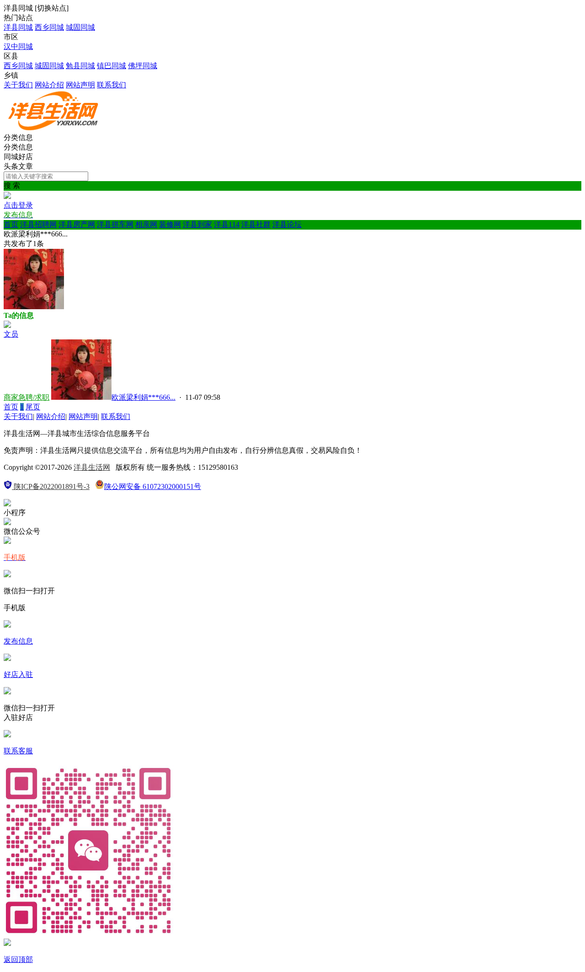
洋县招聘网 (38, 224)
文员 (11, 334)
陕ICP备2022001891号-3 (51, 486)
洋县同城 (18, 27)
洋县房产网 (76, 224)
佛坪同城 (142, 66)
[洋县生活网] (54, 129)
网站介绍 (49, 85)
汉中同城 (18, 46)
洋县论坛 (287, 224)
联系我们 (111, 85)
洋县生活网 (92, 467)
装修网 (170, 224)
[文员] (7, 325)
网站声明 (80, 85)
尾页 (33, 407)
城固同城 (80, 27)
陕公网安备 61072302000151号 (152, 486)
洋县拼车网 (115, 224)
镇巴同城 (111, 66)
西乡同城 (49, 27)
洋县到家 (197, 224)
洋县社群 (256, 224)
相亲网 (146, 224)
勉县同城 (80, 66)
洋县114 (226, 224)
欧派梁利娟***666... (144, 397)
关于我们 (18, 85)
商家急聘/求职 (26, 397)
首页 (11, 224)
